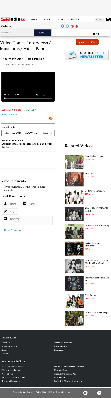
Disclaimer (59, 349)
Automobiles (60, 377)
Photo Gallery (60, 370)
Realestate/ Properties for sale (68, 381)
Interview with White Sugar (97, 312)
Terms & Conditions (63, 342)
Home (33, 19)
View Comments (9, 114)
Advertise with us (9, 346)
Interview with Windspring (97, 225)
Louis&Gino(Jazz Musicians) (92, 244)
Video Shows (7, 373)
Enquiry (4, 349)
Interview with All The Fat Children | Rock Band (97, 261)
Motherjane (90, 173)
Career (61, 19)
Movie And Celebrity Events (14, 377)
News (47, 19)
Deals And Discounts (10, 381)
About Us (5, 342)
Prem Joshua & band (94, 156)
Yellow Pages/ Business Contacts (69, 366)
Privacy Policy (60, 346)
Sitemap (5, 353)
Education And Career (11, 370)
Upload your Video (87, 42)
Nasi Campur (91, 295)
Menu (96, 34)
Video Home (12, 43)
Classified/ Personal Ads (65, 373)
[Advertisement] (55, 7)
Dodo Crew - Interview (95, 190)
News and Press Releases (12, 366)
